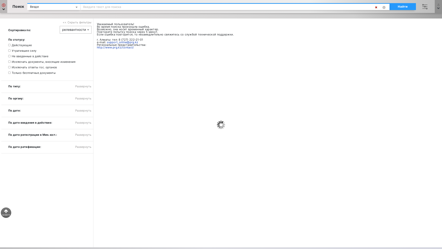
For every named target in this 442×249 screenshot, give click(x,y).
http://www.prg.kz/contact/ (115, 47)
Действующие (22, 45)
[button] (3, 6)
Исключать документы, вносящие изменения (44, 61)
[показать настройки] (385, 7)
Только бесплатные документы (34, 73)
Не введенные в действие (30, 56)
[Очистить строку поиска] (376, 7)
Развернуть (83, 86)
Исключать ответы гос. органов (34, 67)
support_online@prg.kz (122, 42)
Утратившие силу (24, 50)
